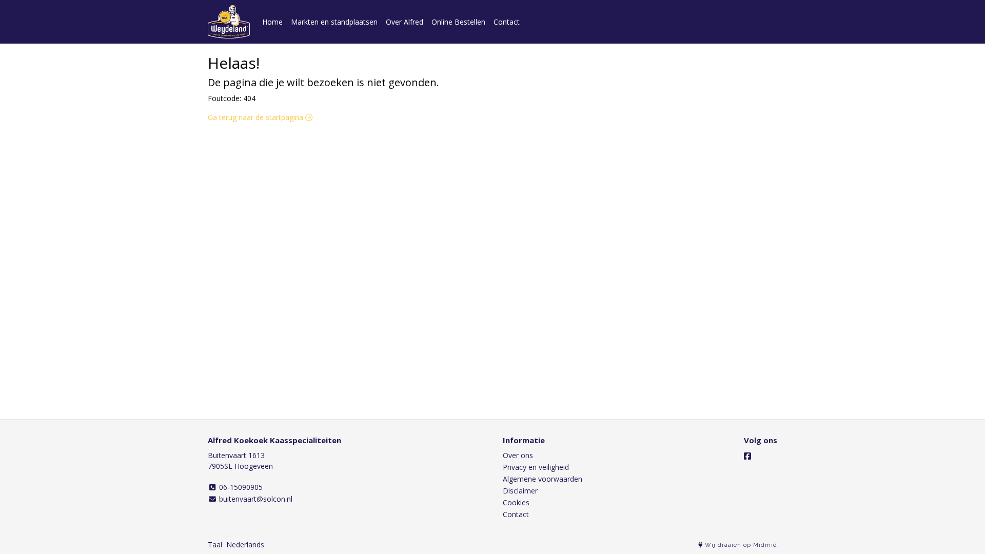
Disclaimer (520, 491)
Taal (215, 544)
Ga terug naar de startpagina (256, 117)
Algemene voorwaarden (542, 479)
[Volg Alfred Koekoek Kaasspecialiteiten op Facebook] (747, 456)
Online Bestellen (458, 22)
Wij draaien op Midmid (740, 545)
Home (272, 22)
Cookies (516, 502)
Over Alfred (404, 22)
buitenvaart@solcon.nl (254, 499)
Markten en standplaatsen (334, 22)
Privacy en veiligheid (536, 467)
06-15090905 (240, 487)
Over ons (518, 455)
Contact (507, 22)
